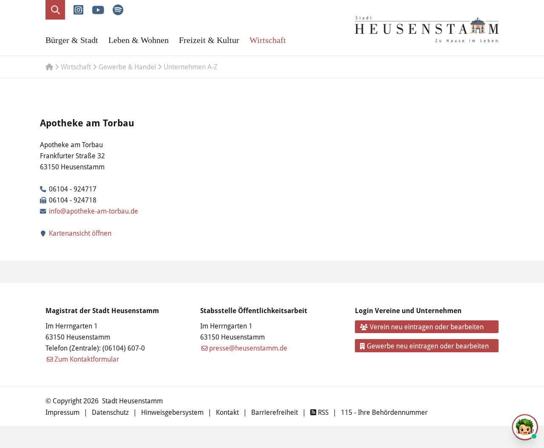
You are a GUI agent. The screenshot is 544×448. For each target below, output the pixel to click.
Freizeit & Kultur (209, 40)
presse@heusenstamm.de (248, 347)
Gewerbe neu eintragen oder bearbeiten (428, 345)
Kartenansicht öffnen (79, 232)
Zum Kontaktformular (86, 358)
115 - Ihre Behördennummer (384, 412)
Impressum (62, 412)
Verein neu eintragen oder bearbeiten (427, 326)
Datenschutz (110, 412)
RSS (322, 412)
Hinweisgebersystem (172, 412)
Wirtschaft (267, 40)
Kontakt (227, 412)
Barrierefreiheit (274, 412)
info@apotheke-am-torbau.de (93, 210)
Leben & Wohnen (138, 40)
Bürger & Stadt (71, 40)
